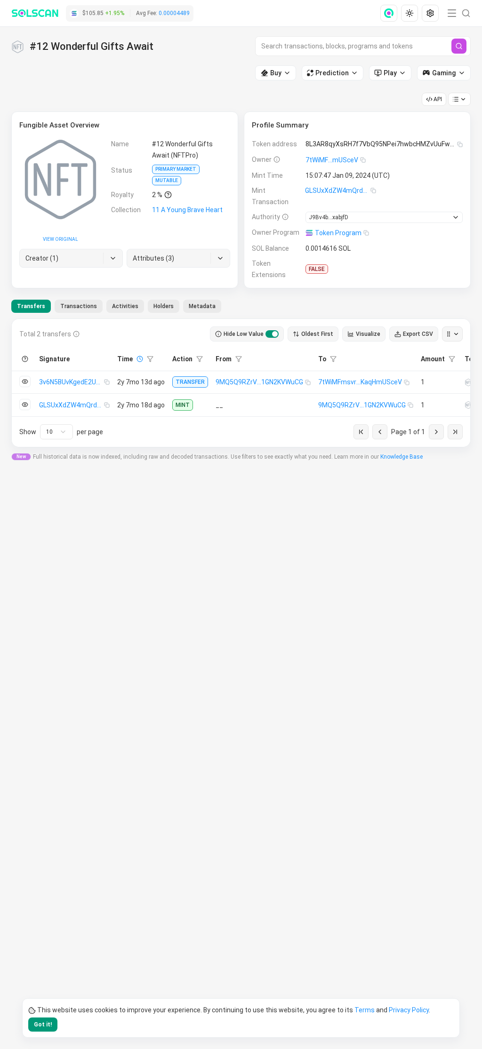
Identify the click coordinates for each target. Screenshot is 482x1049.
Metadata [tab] (202, 306)
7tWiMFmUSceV (331, 160)
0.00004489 (174, 13)
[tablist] (116, 306)
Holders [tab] (163, 306)
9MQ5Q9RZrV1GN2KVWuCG (259, 382)
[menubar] (410, 13)
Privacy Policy (409, 1010)
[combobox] (56, 431)
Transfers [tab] (31, 306)
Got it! (43, 1024)
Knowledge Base (401, 456)
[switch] (272, 334)
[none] (390, 13)
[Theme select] (409, 13)
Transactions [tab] (78, 306)
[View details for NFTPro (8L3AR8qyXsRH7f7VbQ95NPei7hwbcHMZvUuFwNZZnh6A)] (468, 382)
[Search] (458, 46)
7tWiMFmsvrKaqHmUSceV (360, 382)
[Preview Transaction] (25, 381)
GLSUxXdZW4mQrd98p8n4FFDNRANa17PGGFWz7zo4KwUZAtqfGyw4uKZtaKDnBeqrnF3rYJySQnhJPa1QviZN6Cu (337, 190)
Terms (364, 1010)
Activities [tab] (125, 306)
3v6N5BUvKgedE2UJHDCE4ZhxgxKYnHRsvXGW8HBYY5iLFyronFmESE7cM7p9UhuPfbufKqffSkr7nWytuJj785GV (71, 382)
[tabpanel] (241, 382)
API (438, 99)
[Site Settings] (430, 13)
